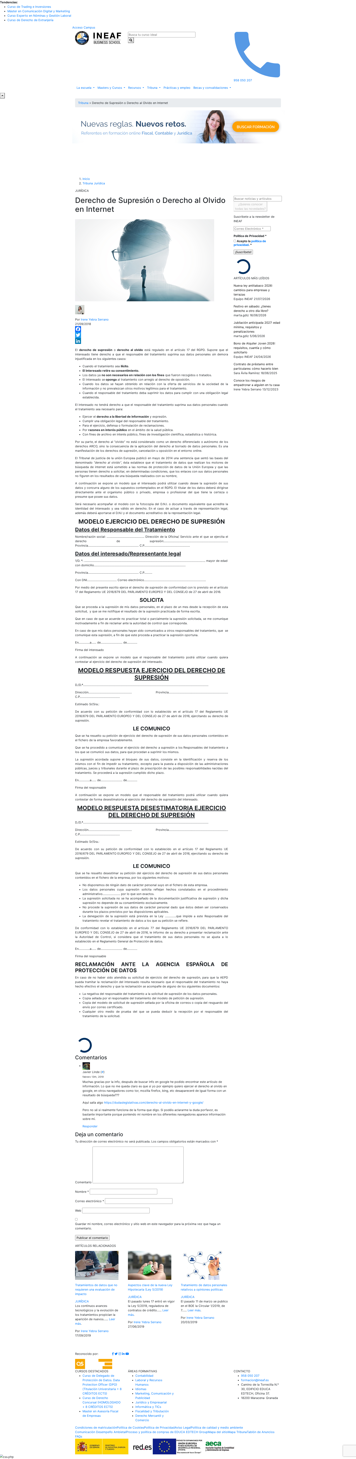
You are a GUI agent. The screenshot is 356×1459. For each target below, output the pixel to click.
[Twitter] (151, 335)
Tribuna (152, 87)
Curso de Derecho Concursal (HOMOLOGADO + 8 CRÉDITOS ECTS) (102, 1402)
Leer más (194, 1310)
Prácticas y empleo (177, 87)
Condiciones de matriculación (96, 1427)
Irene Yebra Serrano (95, 319)
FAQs (78, 1436)
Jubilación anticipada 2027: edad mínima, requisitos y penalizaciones (257, 327)
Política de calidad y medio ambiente (217, 1427)
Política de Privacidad (250, 236)
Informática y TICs (148, 1407)
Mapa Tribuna (237, 1432)
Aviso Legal (183, 1427)
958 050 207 (250, 1375)
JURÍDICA (82, 1301)
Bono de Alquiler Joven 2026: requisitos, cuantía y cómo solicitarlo (254, 347)
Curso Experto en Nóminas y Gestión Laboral (39, 15)
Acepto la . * (250, 243)
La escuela (84, 87)
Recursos (135, 87)
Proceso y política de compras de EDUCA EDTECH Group (167, 1432)
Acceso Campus (83, 27)
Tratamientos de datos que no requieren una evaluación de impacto (96, 1289)
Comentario (83, 1182)
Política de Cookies (130, 1427)
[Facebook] (151, 329)
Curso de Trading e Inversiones (29, 7)
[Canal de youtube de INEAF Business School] (127, 1354)
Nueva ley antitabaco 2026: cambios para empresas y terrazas (253, 290)
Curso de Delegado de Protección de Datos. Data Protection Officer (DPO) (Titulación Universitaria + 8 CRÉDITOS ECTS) (102, 1384)
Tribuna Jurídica (94, 183)
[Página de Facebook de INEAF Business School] (113, 1354)
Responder (90, 1126)
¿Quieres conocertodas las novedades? (250, 206)
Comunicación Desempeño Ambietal (100, 1432)
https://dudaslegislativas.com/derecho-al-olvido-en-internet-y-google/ (153, 1102)
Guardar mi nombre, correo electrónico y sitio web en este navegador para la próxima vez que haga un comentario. (147, 1226)
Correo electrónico (89, 1201)
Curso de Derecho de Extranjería (30, 20)
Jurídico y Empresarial (151, 1402)
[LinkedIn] (151, 341)
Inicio (86, 179)
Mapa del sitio (218, 1432)
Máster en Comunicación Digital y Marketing (38, 11)
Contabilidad (144, 1375)
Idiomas (140, 1389)
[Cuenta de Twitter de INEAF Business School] (116, 1354)
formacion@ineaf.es (255, 1380)
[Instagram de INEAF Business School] (120, 1354)
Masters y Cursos (110, 87)
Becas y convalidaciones (211, 87)
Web (78, 1210)
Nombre (82, 1191)
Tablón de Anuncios (260, 1432)
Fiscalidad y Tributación (152, 1411)
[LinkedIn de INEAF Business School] (124, 1354)
